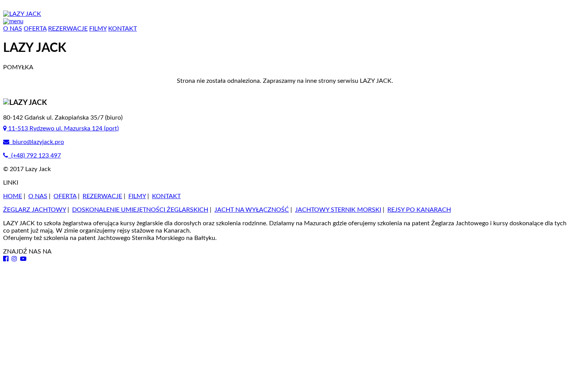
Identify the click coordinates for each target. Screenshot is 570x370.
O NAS (12, 29)
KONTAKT (122, 29)
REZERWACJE (68, 29)
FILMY (98, 29)
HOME (12, 196)
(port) (63, 128)
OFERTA (35, 29)
